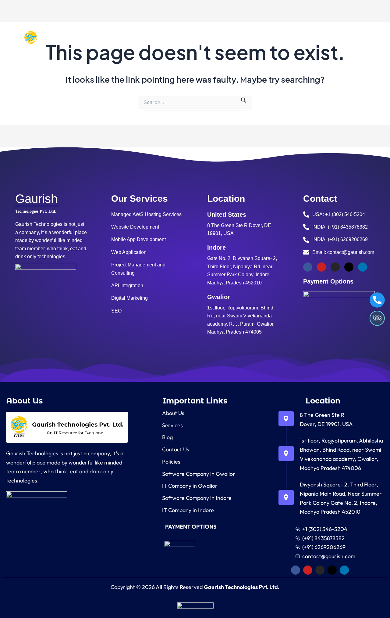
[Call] (377, 300)
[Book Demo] (377, 318)
